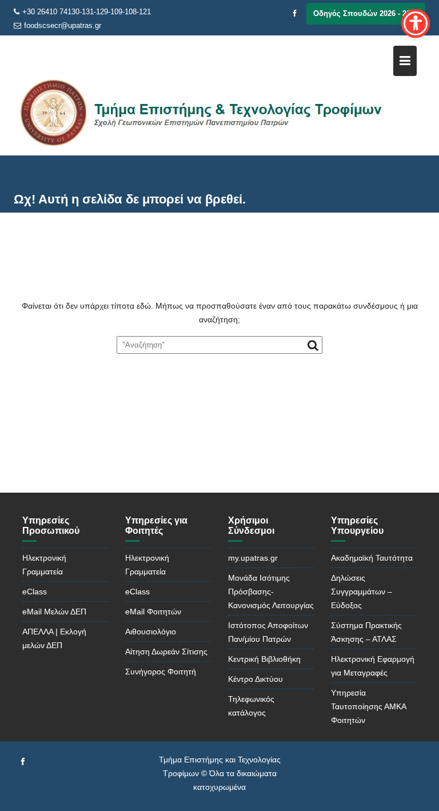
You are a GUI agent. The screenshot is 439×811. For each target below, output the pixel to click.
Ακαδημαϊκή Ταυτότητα (372, 557)
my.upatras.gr (253, 557)
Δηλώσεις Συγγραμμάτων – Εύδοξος (361, 591)
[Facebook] (295, 14)
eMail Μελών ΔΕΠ (54, 611)
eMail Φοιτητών (153, 611)
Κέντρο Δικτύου (255, 679)
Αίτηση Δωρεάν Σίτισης (166, 651)
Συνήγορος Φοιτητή (160, 671)
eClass (34, 591)
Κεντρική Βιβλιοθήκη (264, 659)
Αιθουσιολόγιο (150, 631)
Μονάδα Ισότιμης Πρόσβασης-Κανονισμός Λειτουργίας (271, 591)
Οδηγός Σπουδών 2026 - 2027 (365, 13)
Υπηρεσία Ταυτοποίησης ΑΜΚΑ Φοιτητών (368, 706)
